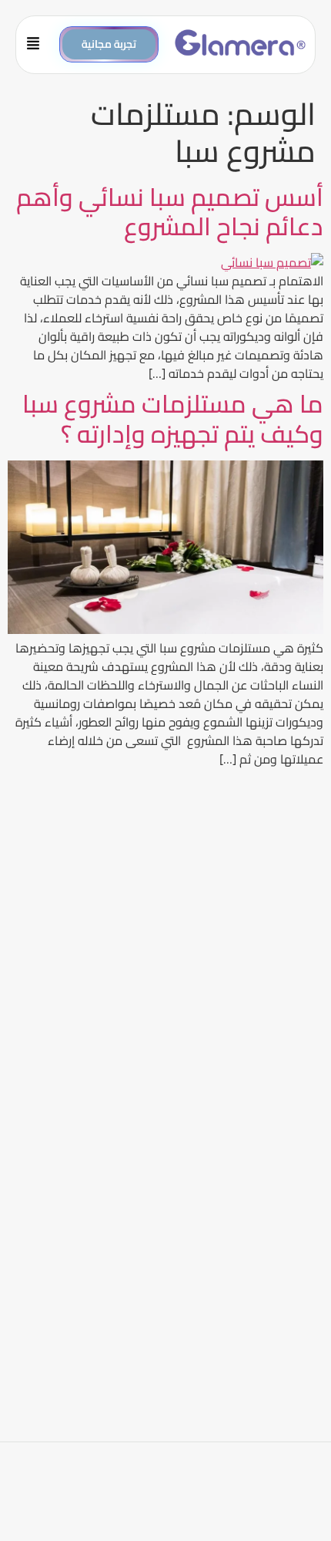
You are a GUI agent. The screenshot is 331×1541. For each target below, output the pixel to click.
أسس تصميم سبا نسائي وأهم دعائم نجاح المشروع (169, 211)
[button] (38, 45)
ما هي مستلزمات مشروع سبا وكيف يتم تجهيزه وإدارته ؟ (172, 418)
